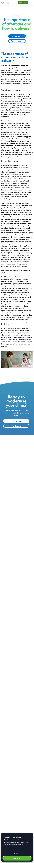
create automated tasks (23, 223)
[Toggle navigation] (31, 2)
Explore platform (17, 41)
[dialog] (17, 847)
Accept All (17, 858)
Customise (17, 853)
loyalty (3, 324)
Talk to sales (16, 426)
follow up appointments (22, 194)
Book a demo (17, 36)
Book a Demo (23, 2)
